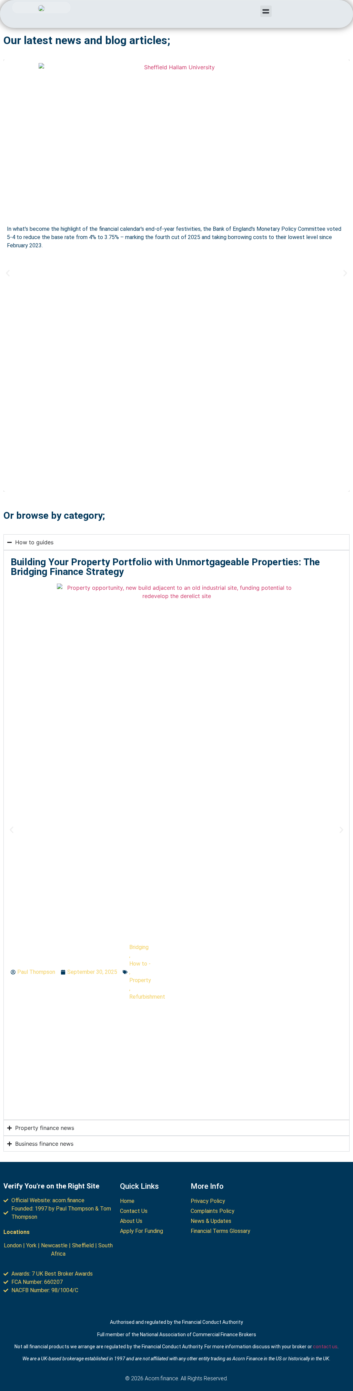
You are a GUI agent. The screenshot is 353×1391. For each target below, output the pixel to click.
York (31, 1245)
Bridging (139, 947)
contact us (325, 1346)
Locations (16, 1232)
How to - (140, 963)
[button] (266, 11)
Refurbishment (147, 996)
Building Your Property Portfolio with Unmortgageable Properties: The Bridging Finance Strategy (165, 566)
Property (140, 980)
